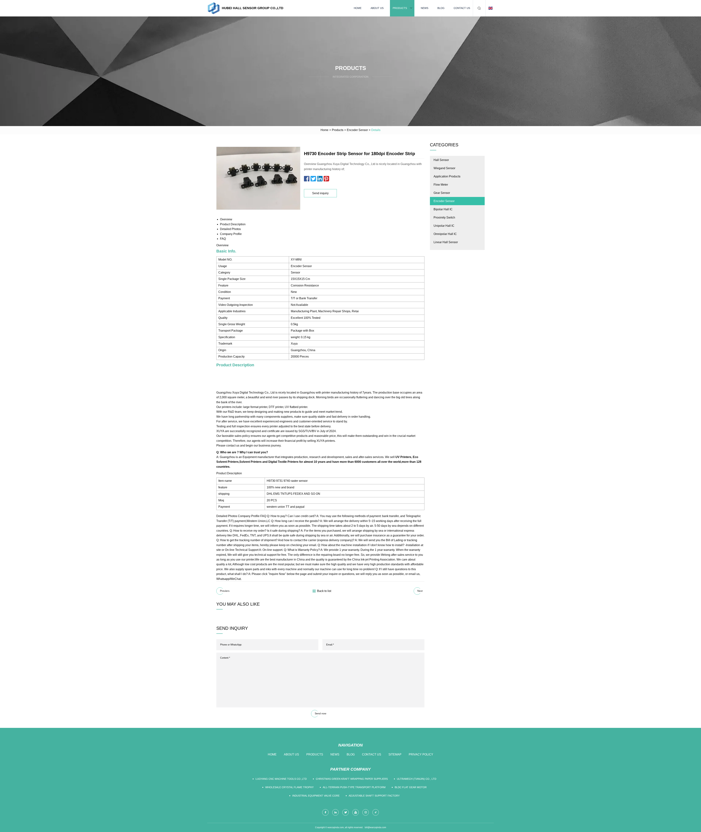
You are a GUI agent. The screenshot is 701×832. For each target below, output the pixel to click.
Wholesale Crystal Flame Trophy (289, 787)
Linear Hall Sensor (446, 242)
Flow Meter (441, 184)
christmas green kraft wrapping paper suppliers (352, 778)
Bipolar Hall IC (443, 209)
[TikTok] (375, 812)
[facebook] (325, 812)
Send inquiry (320, 193)
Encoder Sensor (357, 130)
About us (377, 8)
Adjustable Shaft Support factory (374, 795)
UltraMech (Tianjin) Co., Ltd (416, 778)
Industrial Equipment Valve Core (316, 795)
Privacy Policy (421, 754)
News (424, 8)
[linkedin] (335, 812)
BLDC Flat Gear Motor (411, 787)
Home (357, 8)
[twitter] (345, 812)
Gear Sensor (442, 192)
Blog (441, 8)
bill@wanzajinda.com (375, 827)
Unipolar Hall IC (444, 225)
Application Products (447, 176)
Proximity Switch (444, 217)
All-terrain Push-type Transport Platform (354, 787)
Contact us (462, 8)
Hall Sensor (441, 160)
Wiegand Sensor (444, 168)
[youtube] (355, 812)
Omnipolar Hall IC (445, 233)
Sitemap (394, 754)
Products (400, 8)
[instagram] (365, 812)
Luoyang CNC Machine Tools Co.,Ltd (281, 778)
